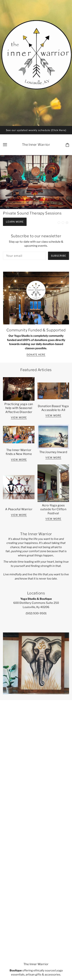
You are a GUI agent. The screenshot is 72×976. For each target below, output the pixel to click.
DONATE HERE (36, 354)
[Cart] (67, 144)
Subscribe (58, 255)
